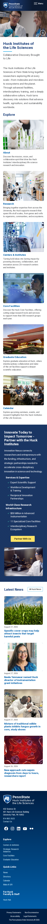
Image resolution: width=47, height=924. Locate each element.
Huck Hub (7, 900)
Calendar (6, 880)
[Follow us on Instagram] (13, 830)
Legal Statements (30, 916)
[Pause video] (42, 32)
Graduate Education (11, 859)
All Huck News (35, 589)
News (5, 872)
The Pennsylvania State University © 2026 (24, 920)
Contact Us (7, 821)
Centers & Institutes (11, 845)
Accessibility (15, 916)
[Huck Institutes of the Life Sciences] (14, 5)
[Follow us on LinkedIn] (19, 830)
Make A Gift (8, 884)
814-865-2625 (9, 818)
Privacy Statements (14, 912)
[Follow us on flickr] (32, 830)
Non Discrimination (32, 912)
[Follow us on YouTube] (25, 830)
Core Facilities (8, 855)
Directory (7, 876)
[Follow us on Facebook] (6, 830)
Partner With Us (22, 538)
